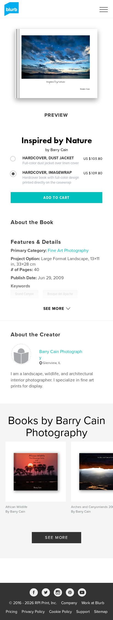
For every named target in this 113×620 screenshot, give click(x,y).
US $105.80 (92, 158)
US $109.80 (92, 173)
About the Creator (35, 334)
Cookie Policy (60, 611)
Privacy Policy (33, 611)
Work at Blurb (92, 603)
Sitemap (101, 611)
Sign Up (82, 9)
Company (69, 603)
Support (83, 611)
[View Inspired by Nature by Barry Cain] (56, 63)
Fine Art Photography (68, 250)
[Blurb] (10, 11)
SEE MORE (56, 537)
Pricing (11, 611)
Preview (56, 115)
